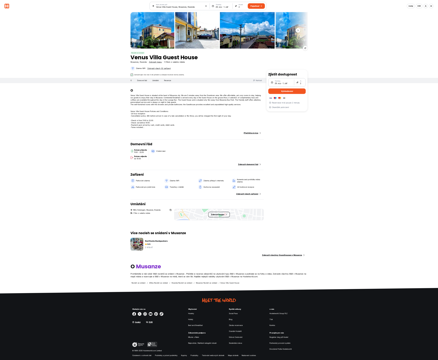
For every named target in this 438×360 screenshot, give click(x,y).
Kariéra (272, 325)
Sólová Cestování (235, 337)
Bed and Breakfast (195, 325)
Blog (230, 319)
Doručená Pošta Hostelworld (281, 349)
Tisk (271, 319)
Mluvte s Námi (193, 337)
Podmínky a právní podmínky (166, 355)
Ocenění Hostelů (235, 331)
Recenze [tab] (167, 80)
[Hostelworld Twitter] (139, 314)
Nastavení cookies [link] (249, 355)
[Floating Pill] (298, 30)
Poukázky (194, 355)
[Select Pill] (425, 6)
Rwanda (143, 62)
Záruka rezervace (236, 325)
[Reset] (206, 6)
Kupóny (184, 355)
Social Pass (233, 313)
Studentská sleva (235, 343)
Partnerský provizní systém (280, 343)
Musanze (134, 62)
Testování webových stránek (213, 355)
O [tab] (131, 80)
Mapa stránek (233, 355)
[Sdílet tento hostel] (305, 48)
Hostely (191, 313)
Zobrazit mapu (155, 62)
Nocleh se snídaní (137, 53)
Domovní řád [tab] (142, 80)
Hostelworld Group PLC (279, 313)
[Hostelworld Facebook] (134, 314)
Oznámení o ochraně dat (141, 355)
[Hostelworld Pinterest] (156, 314)
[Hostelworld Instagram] (145, 314)
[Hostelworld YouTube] (150, 314)
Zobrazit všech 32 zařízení (159, 68)
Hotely (190, 319)
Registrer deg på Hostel (279, 337)
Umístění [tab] (155, 80)
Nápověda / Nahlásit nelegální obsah (202, 343)
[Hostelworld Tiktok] (161, 314)
